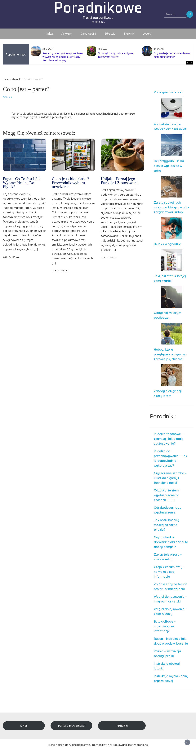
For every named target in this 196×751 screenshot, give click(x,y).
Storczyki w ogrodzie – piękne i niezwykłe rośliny (61, 55)
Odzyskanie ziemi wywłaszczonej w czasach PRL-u (167, 495)
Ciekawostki (88, 33)
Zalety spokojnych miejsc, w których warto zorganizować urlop (171, 207)
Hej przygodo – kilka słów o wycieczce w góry (169, 165)
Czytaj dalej (11, 257)
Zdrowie (110, 33)
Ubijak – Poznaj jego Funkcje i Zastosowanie (120, 180)
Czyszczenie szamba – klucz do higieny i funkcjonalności (170, 478)
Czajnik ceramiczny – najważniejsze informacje (169, 571)
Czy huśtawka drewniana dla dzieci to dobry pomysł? (171, 542)
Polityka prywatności (71, 725)
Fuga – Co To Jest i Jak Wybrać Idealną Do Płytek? (22, 182)
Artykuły (66, 33)
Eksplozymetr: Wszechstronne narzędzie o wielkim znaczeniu (172, 55)
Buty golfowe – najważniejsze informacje (165, 626)
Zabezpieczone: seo (168, 92)
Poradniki (122, 725)
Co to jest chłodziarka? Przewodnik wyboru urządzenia (70, 182)
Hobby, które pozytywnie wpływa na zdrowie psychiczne (170, 354)
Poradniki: (163, 416)
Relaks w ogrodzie (167, 244)
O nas (24, 725)
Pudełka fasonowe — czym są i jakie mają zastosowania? (169, 438)
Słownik (129, 33)
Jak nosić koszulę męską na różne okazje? (166, 524)
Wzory (147, 33)
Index (49, 33)
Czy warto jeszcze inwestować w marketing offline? (118, 55)
